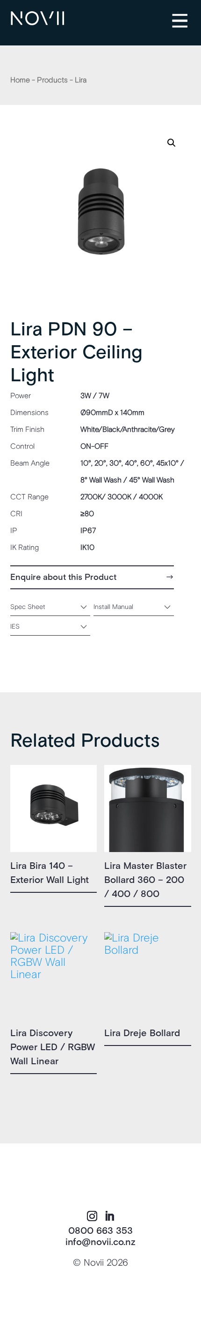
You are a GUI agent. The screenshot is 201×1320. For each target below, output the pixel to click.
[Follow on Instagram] (92, 1216)
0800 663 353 (100, 1231)
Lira (80, 79)
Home (20, 79)
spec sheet (27, 607)
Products (52, 79)
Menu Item (187, 14)
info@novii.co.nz (100, 1242)
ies (15, 626)
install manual (113, 607)
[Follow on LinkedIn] (109, 1216)
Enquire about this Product (63, 577)
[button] (171, 142)
